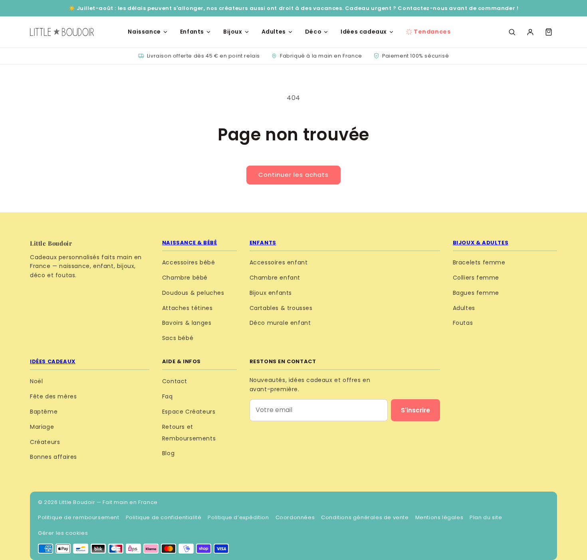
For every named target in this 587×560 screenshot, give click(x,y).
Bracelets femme (479, 262)
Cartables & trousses (281, 308)
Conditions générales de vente (365, 517)
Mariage (42, 427)
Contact (174, 381)
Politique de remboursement (78, 517)
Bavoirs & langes (187, 323)
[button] (548, 32)
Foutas (463, 323)
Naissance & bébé (189, 242)
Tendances (432, 32)
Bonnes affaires (53, 457)
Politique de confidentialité (164, 517)
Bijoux (232, 32)
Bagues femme (476, 293)
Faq (167, 396)
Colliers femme (476, 278)
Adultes (274, 32)
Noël (36, 381)
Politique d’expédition (238, 517)
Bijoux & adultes (481, 242)
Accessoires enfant (279, 262)
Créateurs (45, 442)
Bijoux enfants (271, 293)
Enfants (192, 32)
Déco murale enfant (280, 323)
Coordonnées (295, 517)
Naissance (144, 32)
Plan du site (486, 517)
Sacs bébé (177, 338)
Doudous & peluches (193, 293)
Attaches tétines (187, 308)
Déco (313, 32)
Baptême (44, 412)
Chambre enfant (275, 278)
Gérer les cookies (63, 533)
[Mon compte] (530, 32)
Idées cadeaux (364, 32)
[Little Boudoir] (62, 32)
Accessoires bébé (188, 262)
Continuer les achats (293, 174)
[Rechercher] (512, 32)
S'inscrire (415, 410)
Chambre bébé (185, 278)
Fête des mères (53, 396)
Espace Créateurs (189, 412)
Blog (168, 453)
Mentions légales (439, 517)
